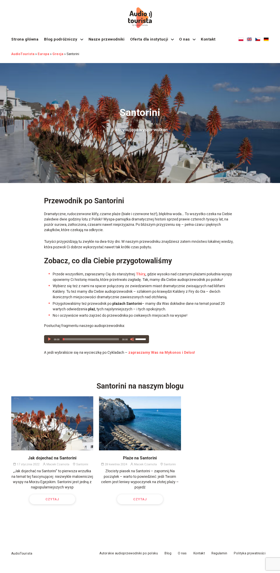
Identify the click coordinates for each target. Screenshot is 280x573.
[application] (96, 339)
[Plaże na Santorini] (140, 423)
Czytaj (52, 499)
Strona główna (24, 39)
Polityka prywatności (249, 553)
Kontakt (208, 39)
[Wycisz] (132, 339)
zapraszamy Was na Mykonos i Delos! (161, 352)
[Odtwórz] (49, 339)
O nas (184, 39)
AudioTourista (21, 553)
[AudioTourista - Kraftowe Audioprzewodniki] (140, 17)
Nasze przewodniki (107, 39)
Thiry (140, 274)
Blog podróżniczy (60, 39)
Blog (167, 553)
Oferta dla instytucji (149, 39)
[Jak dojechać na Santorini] (52, 423)
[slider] (141, 338)
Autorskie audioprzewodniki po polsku (128, 553)
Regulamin (219, 553)
